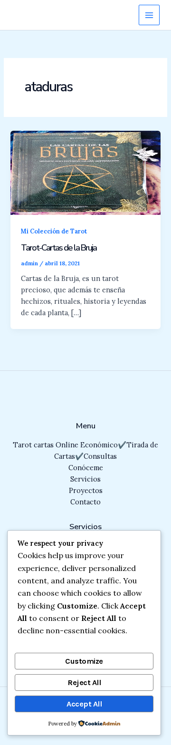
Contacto (85, 501)
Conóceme (85, 467)
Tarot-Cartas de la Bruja (58, 247)
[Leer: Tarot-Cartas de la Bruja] (85, 171)
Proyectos (86, 490)
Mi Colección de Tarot (54, 231)
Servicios (85, 479)
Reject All (84, 682)
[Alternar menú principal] (149, 15)
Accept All (84, 703)
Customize (84, 661)
